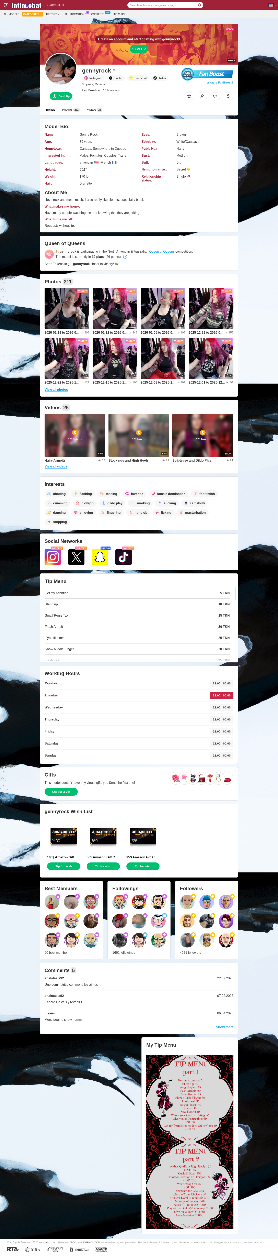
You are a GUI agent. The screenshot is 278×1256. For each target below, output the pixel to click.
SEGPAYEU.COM (91, 1242)
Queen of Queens (162, 251)
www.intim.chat (47, 1242)
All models (11, 14)
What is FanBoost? (220, 82)
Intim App (119, 14)
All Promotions (75, 14)
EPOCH (74, 1242)
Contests (97, 14)
